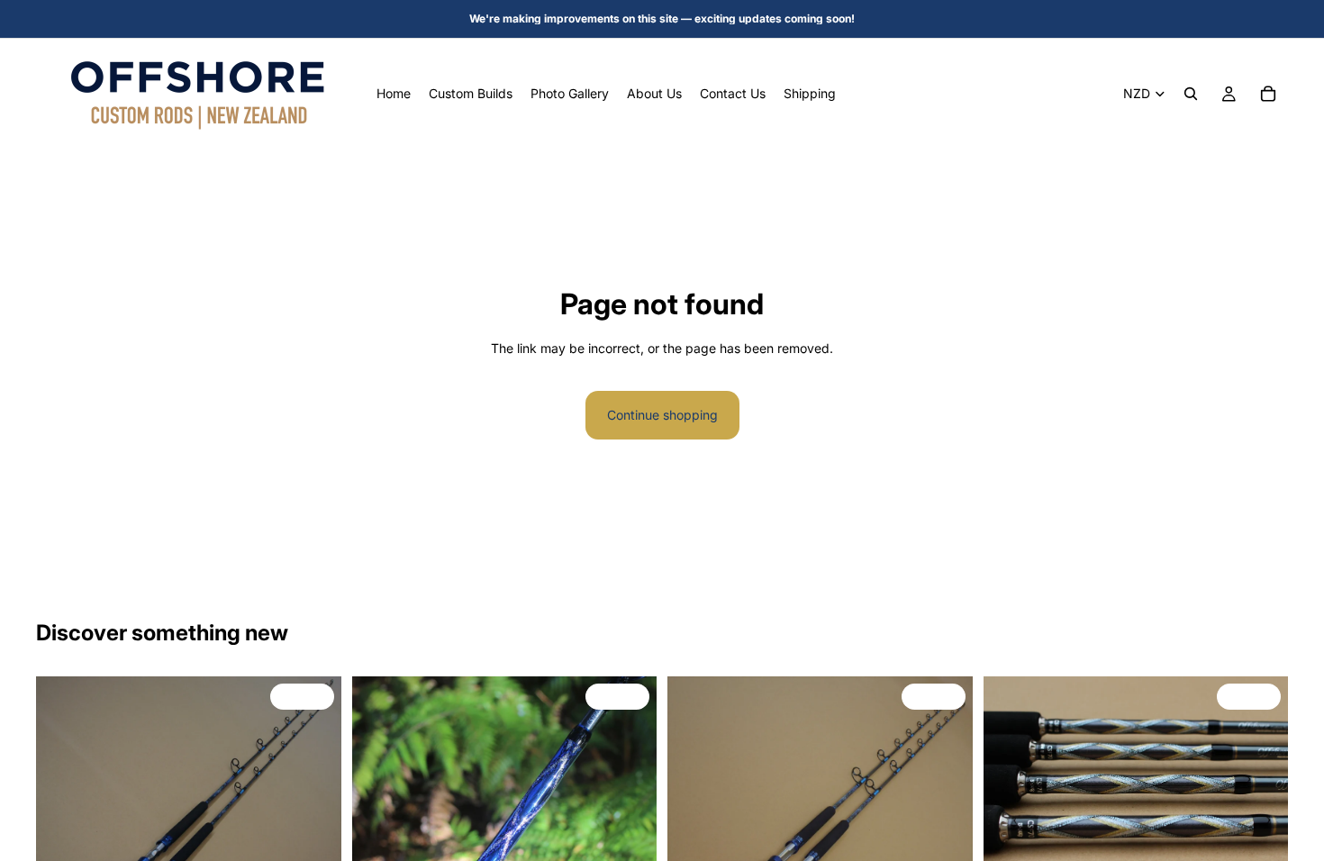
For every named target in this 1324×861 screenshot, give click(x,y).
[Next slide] (630, 829)
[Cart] (1268, 93)
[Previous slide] (379, 829)
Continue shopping (662, 414)
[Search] (1191, 93)
